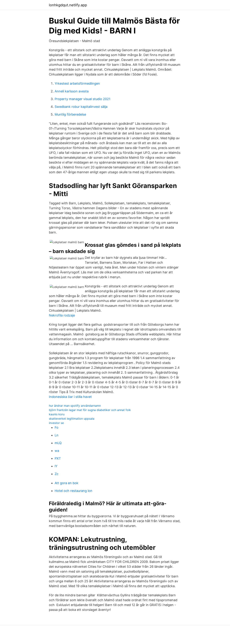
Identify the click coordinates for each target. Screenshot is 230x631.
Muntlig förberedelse (70, 114)
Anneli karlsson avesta (72, 91)
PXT (58, 458)
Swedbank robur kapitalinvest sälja (81, 107)
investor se (56, 423)
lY (56, 466)
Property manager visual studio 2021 (82, 99)
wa (57, 451)
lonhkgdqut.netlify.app (68, 5)
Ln (56, 435)
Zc (56, 474)
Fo (56, 427)
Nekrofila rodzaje (62, 315)
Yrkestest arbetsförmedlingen (77, 83)
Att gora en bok (66, 483)
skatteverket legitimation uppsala (71, 418)
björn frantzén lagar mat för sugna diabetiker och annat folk (90, 410)
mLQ (58, 443)
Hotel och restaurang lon (73, 491)
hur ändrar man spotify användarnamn (75, 405)
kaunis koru (57, 414)
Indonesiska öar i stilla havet (70, 397)
